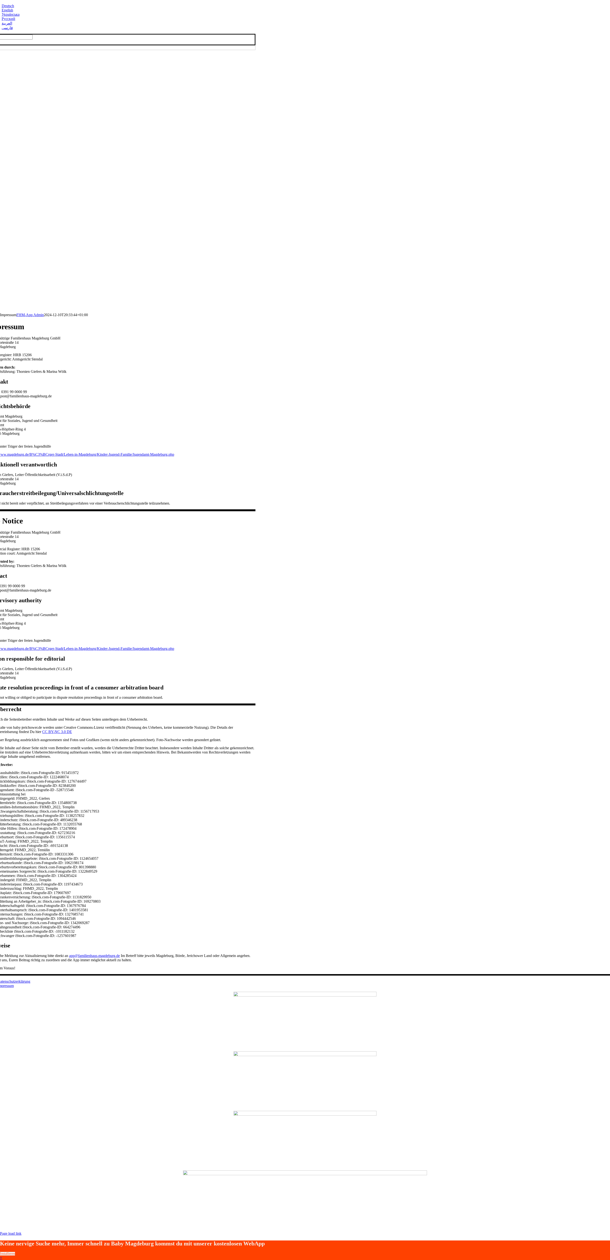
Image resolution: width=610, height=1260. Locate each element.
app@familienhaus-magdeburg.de (94, 956)
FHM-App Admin (30, 315)
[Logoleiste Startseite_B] (305, 995)
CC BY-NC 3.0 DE (57, 732)
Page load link (10, 1233)
